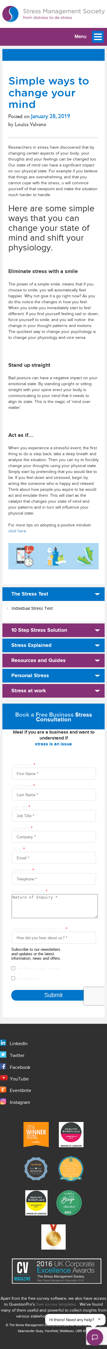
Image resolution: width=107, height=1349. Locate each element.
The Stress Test (29, 594)
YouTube (19, 1079)
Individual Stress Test (32, 608)
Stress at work (28, 691)
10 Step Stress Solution (39, 630)
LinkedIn (19, 1044)
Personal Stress (30, 676)
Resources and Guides (38, 661)
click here (17, 531)
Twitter (17, 1055)
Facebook (20, 1067)
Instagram (20, 1102)
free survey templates (57, 1304)
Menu (80, 36)
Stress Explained (31, 645)
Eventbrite (20, 1091)
